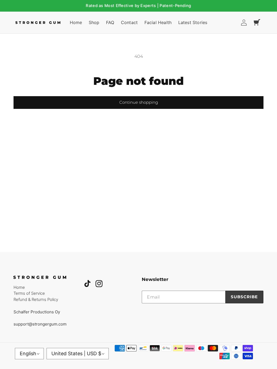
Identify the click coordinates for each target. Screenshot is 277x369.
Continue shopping (138, 102)
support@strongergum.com (40, 324)
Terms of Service (29, 293)
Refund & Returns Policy (36, 299)
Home (19, 287)
